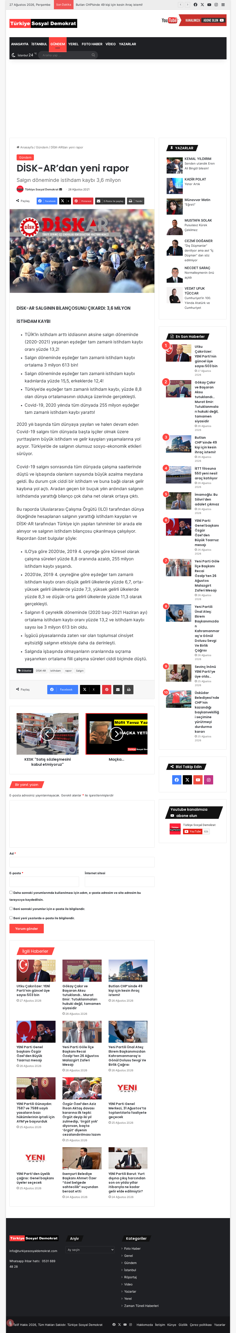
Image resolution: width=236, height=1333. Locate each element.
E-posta (16, 873)
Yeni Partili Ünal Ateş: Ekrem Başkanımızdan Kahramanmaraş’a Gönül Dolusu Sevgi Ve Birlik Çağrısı (127, 1056)
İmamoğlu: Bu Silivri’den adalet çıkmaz (207, 499)
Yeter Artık (192, 184)
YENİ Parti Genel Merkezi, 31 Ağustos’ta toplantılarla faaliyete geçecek (128, 1110)
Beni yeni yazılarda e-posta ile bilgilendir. (44, 918)
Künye (171, 1325)
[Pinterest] (106, 689)
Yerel (73, 44)
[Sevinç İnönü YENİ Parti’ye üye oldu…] (178, 673)
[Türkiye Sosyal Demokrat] (43, 23)
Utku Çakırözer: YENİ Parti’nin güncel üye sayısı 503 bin (33, 990)
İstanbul (39, 44)
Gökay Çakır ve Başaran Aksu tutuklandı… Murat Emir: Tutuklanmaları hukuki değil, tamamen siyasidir (81, 997)
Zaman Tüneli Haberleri (141, 1306)
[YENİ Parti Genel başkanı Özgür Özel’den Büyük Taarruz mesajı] (36, 1032)
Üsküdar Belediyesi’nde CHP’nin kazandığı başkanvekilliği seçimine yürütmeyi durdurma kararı (207, 712)
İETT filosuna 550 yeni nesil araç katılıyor (206, 473)
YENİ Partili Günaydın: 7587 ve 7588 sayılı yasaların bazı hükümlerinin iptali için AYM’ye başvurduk (36, 1113)
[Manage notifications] (10, 1323)
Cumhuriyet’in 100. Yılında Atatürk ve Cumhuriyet (198, 302)
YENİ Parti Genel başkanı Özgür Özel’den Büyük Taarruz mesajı (30, 1054)
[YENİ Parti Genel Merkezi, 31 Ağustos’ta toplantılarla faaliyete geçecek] (128, 1088)
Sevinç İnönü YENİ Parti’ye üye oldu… (205, 671)
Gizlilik (183, 1325)
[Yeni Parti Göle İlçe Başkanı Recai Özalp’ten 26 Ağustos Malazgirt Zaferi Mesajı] (82, 1032)
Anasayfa (19, 44)
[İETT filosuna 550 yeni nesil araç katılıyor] (178, 474)
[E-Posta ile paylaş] (117, 689)
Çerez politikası (201, 1325)
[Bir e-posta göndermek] (60, 189)
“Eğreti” (190, 204)
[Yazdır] (128, 689)
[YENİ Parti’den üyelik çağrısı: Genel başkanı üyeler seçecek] (36, 1158)
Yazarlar (127, 44)
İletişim (160, 1325)
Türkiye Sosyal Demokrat (42, 189)
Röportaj (130, 1277)
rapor (68, 670)
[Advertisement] (118, 98)
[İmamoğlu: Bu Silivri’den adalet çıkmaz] (178, 501)
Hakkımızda (145, 1325)
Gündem (57, 44)
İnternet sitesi (95, 873)
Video (111, 44)
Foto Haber (92, 44)
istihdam (55, 670)
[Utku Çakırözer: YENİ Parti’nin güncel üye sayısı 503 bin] (36, 971)
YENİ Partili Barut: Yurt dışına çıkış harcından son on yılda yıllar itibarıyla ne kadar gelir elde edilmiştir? (127, 1182)
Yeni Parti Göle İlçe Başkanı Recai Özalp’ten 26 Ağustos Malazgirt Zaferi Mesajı (80, 1056)
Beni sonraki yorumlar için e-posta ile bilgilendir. (49, 909)
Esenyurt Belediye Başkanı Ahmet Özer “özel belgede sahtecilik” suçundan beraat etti (80, 1182)
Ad (12, 853)
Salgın (79, 670)
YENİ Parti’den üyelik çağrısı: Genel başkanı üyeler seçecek (35, 1178)
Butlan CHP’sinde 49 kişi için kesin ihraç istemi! (109, 4)
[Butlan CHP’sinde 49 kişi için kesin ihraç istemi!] (128, 971)
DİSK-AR (41, 670)
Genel (128, 1256)
